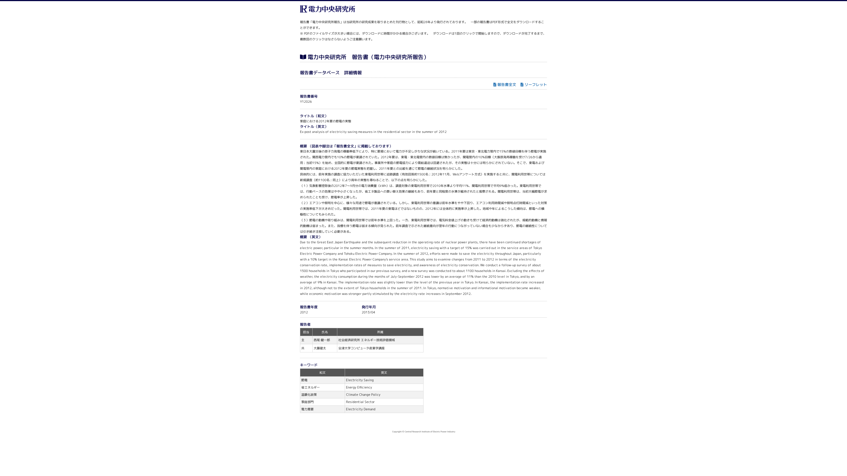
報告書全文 (506, 84)
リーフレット (536, 84)
